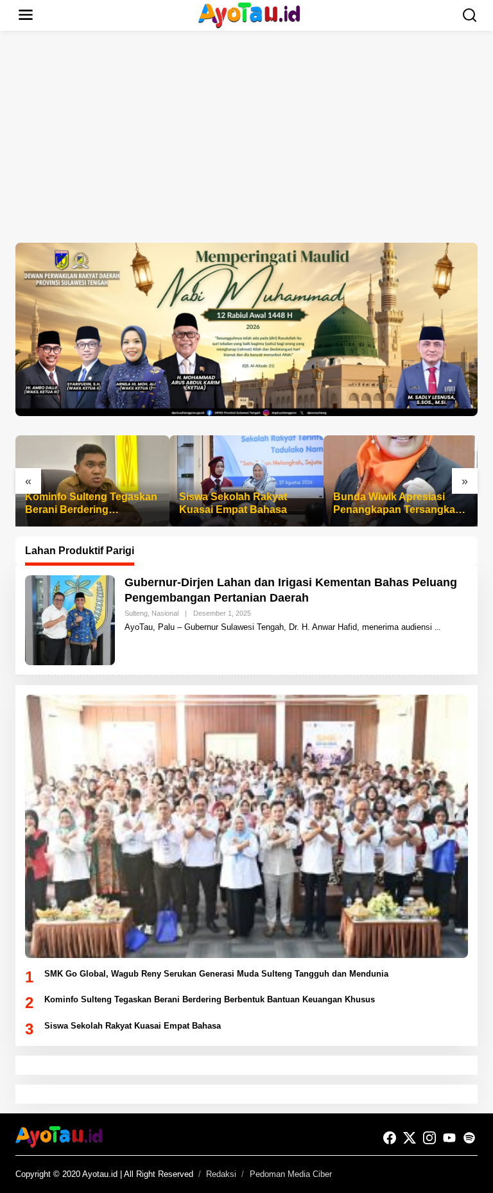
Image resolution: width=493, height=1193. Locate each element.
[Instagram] (429, 1138)
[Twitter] (409, 1138)
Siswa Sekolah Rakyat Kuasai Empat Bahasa (233, 503)
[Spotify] (469, 1138)
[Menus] (25, 15)
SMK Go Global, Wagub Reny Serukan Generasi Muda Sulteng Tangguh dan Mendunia (216, 974)
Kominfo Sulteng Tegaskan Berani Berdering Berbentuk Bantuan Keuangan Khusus (91, 504)
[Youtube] (449, 1138)
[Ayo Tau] (249, 14)
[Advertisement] (246, 137)
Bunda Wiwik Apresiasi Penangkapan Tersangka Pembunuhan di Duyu (394, 504)
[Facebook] (389, 1138)
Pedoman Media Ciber (291, 1174)
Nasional (164, 613)
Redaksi (221, 1174)
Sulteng (136, 613)
